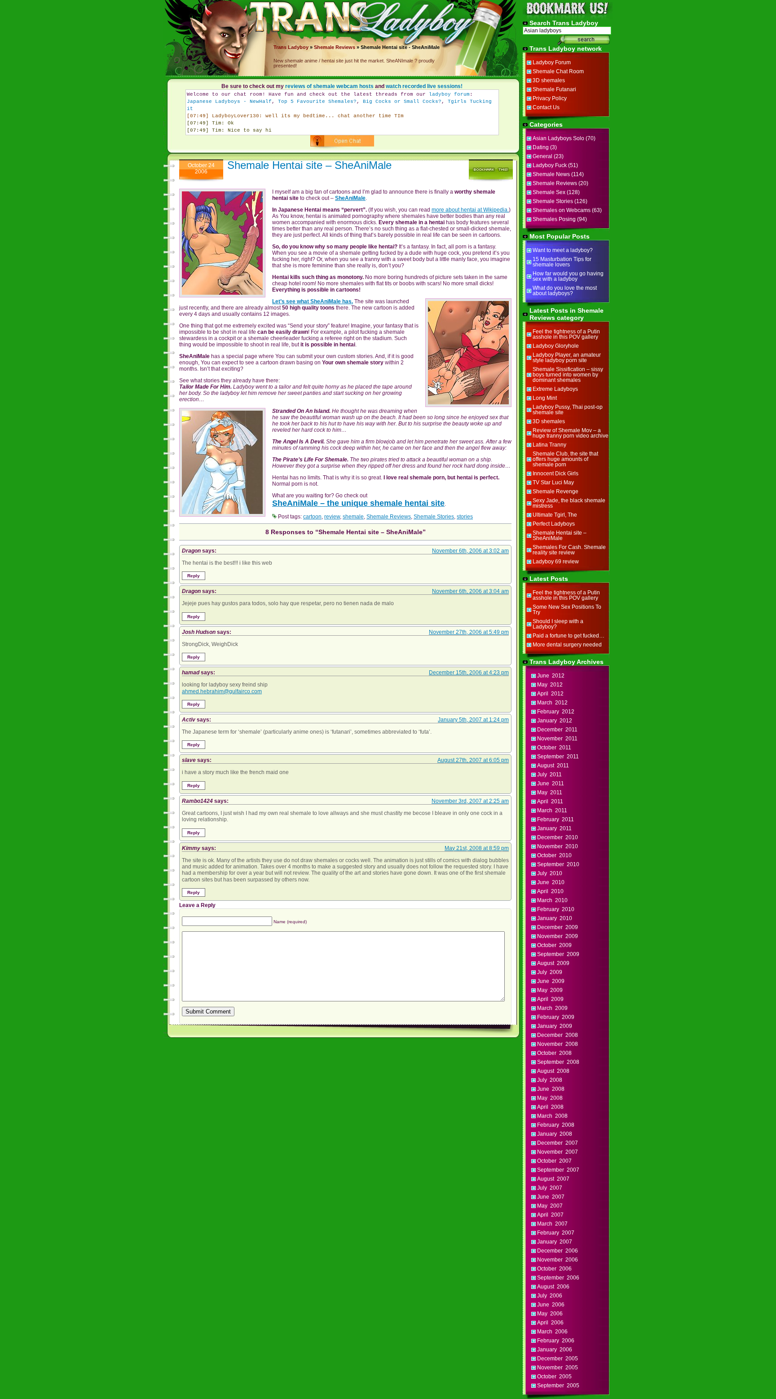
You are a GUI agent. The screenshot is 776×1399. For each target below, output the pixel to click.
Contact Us (546, 107)
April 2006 (550, 1322)
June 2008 (550, 1089)
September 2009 (558, 954)
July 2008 (549, 1080)
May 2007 (550, 1206)
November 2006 (557, 1260)
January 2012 (554, 720)
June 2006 (550, 1305)
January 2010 (554, 918)
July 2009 (549, 972)
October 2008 (554, 1053)
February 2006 (555, 1340)
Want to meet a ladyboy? (563, 250)
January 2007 (554, 1242)
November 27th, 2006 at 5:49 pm (469, 632)
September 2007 (558, 1170)
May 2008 (550, 1098)
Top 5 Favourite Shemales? (317, 101)
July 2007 (549, 1188)
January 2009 (554, 1026)
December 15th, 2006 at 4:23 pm (469, 672)
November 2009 (557, 936)
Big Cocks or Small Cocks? (402, 101)
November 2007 (557, 1152)
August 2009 (553, 963)
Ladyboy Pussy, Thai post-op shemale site (568, 410)
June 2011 (550, 783)
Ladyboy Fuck (550, 165)
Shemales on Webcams (562, 210)
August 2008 (553, 1071)
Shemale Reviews (334, 47)
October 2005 (554, 1376)
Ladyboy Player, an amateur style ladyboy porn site (567, 357)
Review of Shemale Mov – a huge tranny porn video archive (570, 433)
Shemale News (551, 174)
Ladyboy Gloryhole (556, 346)
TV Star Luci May (553, 482)
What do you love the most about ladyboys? (565, 291)
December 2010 (557, 837)
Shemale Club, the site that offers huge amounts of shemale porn (565, 459)
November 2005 (557, 1367)
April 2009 (550, 999)
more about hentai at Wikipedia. (470, 210)
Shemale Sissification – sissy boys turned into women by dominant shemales (568, 374)
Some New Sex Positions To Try (567, 609)
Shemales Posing (554, 219)
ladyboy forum (449, 94)
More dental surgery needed (567, 645)
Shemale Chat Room (558, 71)
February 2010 (555, 909)
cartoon (312, 517)
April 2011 (550, 801)
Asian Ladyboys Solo (558, 138)
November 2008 (557, 1044)
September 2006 (558, 1278)
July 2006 (549, 1296)
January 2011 (554, 828)
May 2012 (550, 685)
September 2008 (558, 1062)
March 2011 (552, 810)
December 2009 (557, 927)
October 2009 (554, 945)
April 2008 (550, 1107)
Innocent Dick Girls (555, 473)
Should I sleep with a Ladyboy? (558, 624)
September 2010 (558, 864)
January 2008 (554, 1134)
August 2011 (553, 765)
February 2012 (555, 711)
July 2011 (549, 774)
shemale (353, 517)
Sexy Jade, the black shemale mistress (569, 503)
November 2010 (557, 846)
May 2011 (549, 792)
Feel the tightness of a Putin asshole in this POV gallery (566, 334)
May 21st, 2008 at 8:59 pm (477, 848)
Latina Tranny (549, 445)
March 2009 (552, 1008)
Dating (541, 147)
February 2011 (555, 819)
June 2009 (550, 981)
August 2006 (553, 1287)
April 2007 (550, 1215)
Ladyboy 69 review (556, 561)
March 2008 (552, 1116)
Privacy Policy (550, 98)
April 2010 (550, 891)
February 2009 (555, 1017)
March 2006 (552, 1331)
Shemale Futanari (554, 89)
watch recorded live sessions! (424, 86)
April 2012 (550, 694)
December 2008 (557, 1035)
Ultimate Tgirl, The (555, 515)
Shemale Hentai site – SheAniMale (309, 165)
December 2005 (557, 1358)
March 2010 (552, 900)
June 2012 (550, 676)
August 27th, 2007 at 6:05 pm (473, 760)
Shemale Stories (434, 517)
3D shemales (549, 80)
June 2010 (550, 882)
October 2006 (554, 1269)
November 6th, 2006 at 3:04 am (470, 591)
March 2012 (552, 703)
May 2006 (550, 1313)
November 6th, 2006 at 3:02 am (470, 551)
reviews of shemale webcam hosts (329, 86)
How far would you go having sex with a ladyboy (568, 276)
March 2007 (552, 1224)
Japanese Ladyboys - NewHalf (229, 101)
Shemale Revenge (555, 491)
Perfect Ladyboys (554, 524)
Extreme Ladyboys (555, 389)
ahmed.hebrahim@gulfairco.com (222, 691)
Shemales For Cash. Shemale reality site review (569, 550)
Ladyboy (298, 47)
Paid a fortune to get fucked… (568, 636)
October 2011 (554, 747)
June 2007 (550, 1197)
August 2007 (553, 1179)
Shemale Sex (549, 192)
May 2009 (550, 990)
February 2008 (555, 1125)
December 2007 (557, 1143)
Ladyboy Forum (552, 62)
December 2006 (557, 1251)
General (542, 156)
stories (465, 517)
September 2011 (558, 756)
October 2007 (554, 1161)
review (332, 517)
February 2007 (555, 1233)
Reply (193, 575)
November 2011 (557, 738)
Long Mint (545, 398)
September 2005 (558, 1385)
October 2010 (554, 855)
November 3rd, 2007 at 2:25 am (470, 801)
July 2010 (549, 873)
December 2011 (557, 729)
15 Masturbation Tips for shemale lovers (562, 262)
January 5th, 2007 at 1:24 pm (473, 720)
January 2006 (554, 1349)
